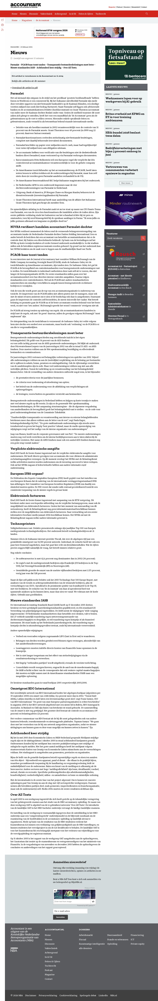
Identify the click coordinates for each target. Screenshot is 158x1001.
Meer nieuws (125, 183)
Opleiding (112, 944)
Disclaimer (30, 995)
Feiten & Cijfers (86, 14)
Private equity (137, 944)
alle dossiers (85, 948)
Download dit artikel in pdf (25, 88)
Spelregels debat (88, 995)
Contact (144, 7)
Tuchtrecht (101, 14)
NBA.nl (113, 995)
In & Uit (72, 14)
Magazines (27, 20)
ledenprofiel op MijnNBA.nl (69, 882)
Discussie (33, 14)
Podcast (119, 7)
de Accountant (42, 20)
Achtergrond (61, 14)
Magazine (112, 7)
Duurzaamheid (114, 935)
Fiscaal (82, 939)
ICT (132, 939)
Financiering (137, 935)
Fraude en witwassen (117, 939)
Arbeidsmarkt (86, 935)
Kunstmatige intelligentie (92, 944)
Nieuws (23, 14)
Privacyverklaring (48, 995)
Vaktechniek (46, 14)
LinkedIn (103, 995)
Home (14, 14)
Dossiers (127, 7)
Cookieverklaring (68, 995)
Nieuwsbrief (136, 7)
